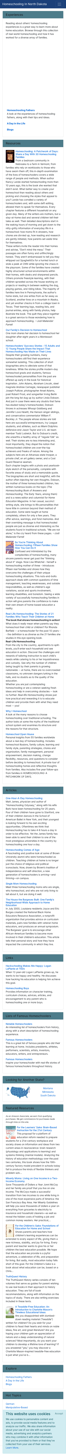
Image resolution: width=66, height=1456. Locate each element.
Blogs (10, 129)
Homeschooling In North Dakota (24, 4)
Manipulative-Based (17, 1407)
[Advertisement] (33, 73)
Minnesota (48, 1091)
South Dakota (48, 1095)
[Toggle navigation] (59, 4)
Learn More (12, 1447)
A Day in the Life (16, 123)
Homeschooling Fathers (21, 110)
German (10, 1403)
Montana (48, 1088)
